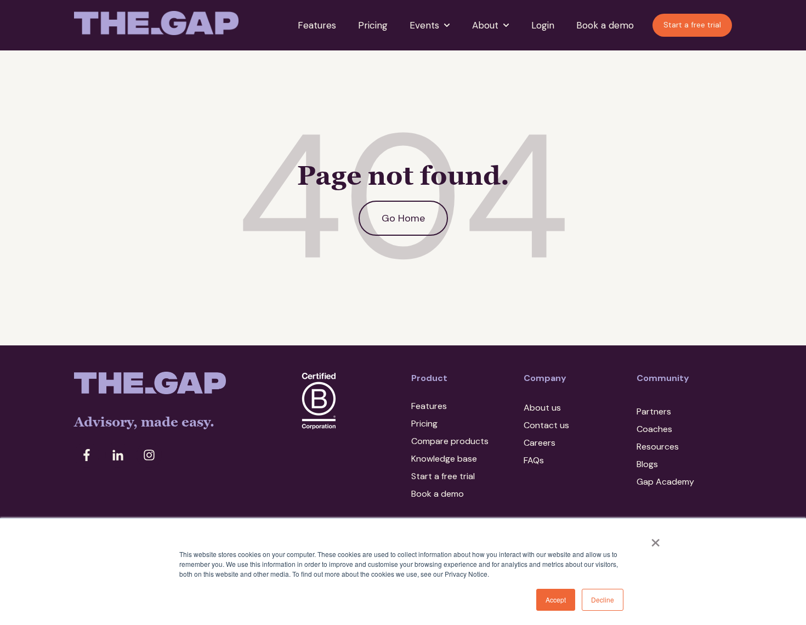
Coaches (654, 429)
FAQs (534, 460)
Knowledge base (444, 458)
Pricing (373, 25)
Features (317, 25)
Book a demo (605, 25)
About (485, 25)
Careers (539, 442)
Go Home (403, 218)
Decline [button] (602, 599)
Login (542, 25)
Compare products (450, 441)
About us (542, 407)
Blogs (647, 464)
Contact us (546, 425)
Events (424, 25)
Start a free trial (692, 25)
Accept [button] (556, 599)
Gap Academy (665, 481)
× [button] (655, 539)
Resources (658, 446)
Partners (654, 411)
